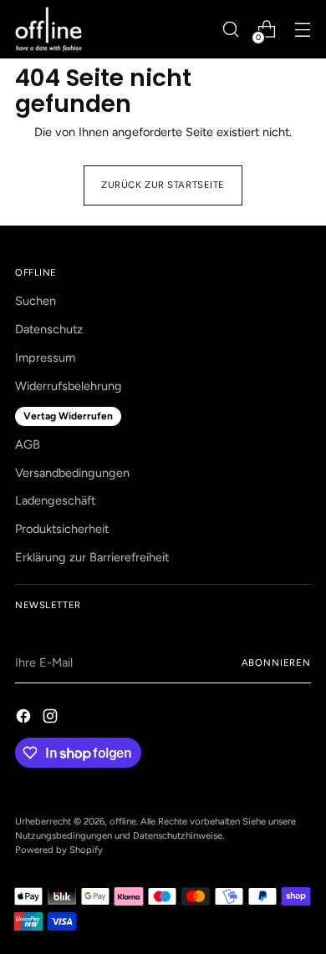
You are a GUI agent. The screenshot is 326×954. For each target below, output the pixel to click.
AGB (27, 444)
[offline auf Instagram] (52, 719)
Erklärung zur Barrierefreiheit (92, 557)
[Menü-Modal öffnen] (302, 30)
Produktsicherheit (62, 528)
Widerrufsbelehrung (68, 385)
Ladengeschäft (55, 500)
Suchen (35, 300)
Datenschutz (49, 329)
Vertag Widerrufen (68, 416)
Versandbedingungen (72, 472)
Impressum (45, 357)
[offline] (48, 29)
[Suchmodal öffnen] (230, 30)
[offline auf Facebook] (25, 719)
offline (123, 821)
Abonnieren (276, 662)
